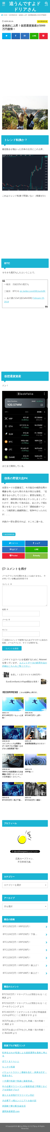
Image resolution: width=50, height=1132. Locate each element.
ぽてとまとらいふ (10, 1061)
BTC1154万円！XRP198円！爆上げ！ (21, 973)
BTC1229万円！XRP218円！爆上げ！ (21, 965)
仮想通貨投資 (10, 534)
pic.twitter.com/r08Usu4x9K (32, 291)
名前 (5, 609)
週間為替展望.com (10, 1111)
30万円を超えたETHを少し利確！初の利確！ (23, 1021)
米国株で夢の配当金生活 (14, 1106)
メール (6, 620)
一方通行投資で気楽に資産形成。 (18, 1081)
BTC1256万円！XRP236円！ (17, 942)
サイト (5, 630)
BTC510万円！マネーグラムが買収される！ (23, 994)
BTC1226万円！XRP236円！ (17, 957)
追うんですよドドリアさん (25, 6)
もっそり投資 (8, 1067)
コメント (7, 584)
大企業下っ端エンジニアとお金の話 (19, 1100)
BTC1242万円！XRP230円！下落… (20, 934)
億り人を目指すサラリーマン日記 (18, 1095)
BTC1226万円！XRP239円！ (17, 949)
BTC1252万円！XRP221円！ (17, 926)
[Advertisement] (25, 67)
